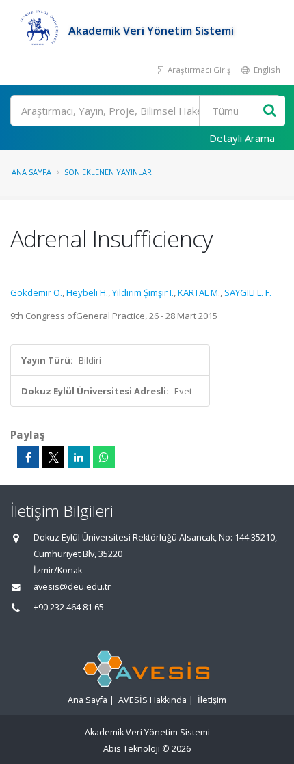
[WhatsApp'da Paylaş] (104, 457)
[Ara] (269, 111)
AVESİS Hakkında (152, 700)
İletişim (212, 700)
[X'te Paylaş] (53, 457)
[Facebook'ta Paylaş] (28, 457)
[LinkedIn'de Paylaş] (79, 457)
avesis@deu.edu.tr (72, 586)
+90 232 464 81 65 (69, 607)
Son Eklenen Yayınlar (108, 172)
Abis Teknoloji (131, 748)
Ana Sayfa (31, 172)
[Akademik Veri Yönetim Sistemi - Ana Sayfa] (39, 31)
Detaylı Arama (242, 138)
